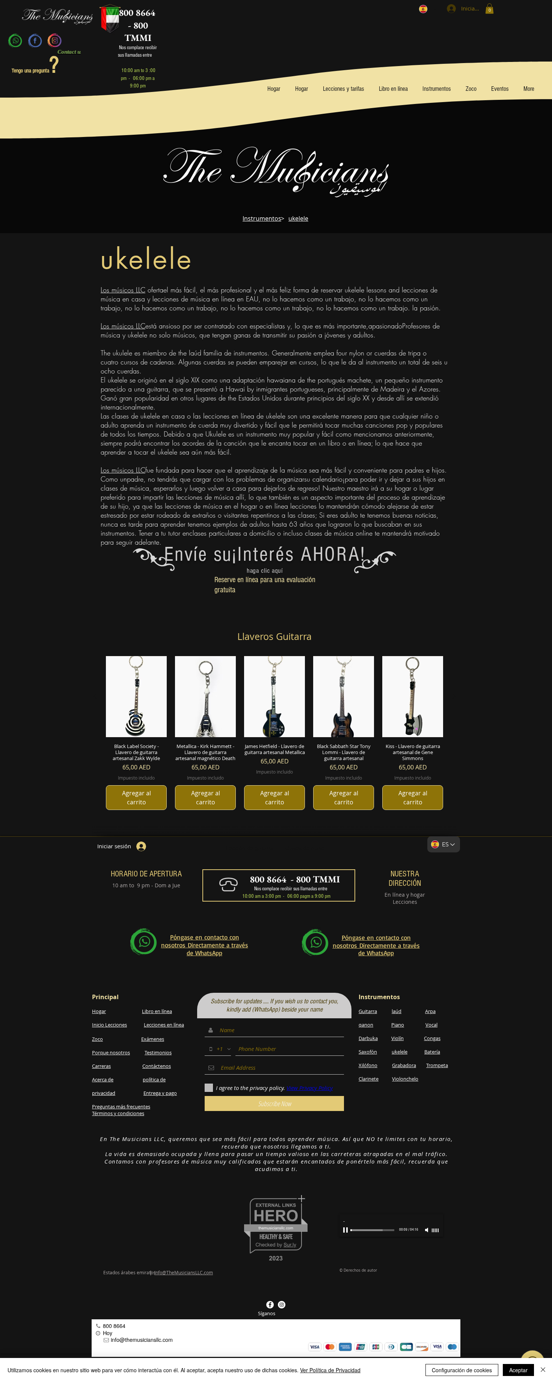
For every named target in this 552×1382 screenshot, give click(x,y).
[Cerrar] (542, 1370)
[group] (274, 733)
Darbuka (368, 1038)
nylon (356, 352)
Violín (397, 1038)
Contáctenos (156, 1066)
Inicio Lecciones (109, 1024)
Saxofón (368, 1051)
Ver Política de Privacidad (330, 1370)
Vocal (431, 1024)
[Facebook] (35, 40)
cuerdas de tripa (397, 352)
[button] (489, 8)
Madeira (392, 388)
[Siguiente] (453, 696)
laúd (195, 352)
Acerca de (102, 1079)
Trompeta (437, 1065)
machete (359, 379)
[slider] (435, 1230)
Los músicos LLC (123, 289)
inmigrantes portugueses (289, 388)
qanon (366, 1024)
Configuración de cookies (462, 1370)
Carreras (101, 1066)
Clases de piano (304, 848)
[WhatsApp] (15, 40)
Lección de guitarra (249, 848)
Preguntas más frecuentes (121, 1106)
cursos (129, 361)
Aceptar (518, 1370)
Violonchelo (405, 1078)
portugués (331, 379)
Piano (397, 1024)
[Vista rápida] (136, 696)
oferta (154, 289)
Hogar (99, 1011)
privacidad (103, 1093)
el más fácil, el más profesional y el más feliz (228, 289)
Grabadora (404, 1065)
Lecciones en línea (164, 1024)
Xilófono (368, 1065)
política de (154, 1079)
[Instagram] (54, 40)
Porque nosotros (111, 1052)
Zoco (97, 1039)
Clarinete (369, 1078)
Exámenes (152, 1039)
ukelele (399, 1051)
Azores (429, 388)
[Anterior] (95, 696)
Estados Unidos (260, 397)
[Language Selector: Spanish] (428, 9)
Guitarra (368, 1011)
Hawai (235, 388)
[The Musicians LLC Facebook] (270, 1304)
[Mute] (427, 1230)
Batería (432, 1051)
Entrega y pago (160, 1093)
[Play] (346, 1230)
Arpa (430, 1011)
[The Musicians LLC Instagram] (281, 1304)
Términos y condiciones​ (118, 1113)
